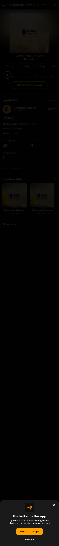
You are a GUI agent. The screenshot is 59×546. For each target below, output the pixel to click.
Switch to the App (29, 531)
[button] (29, 273)
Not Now (29, 539)
